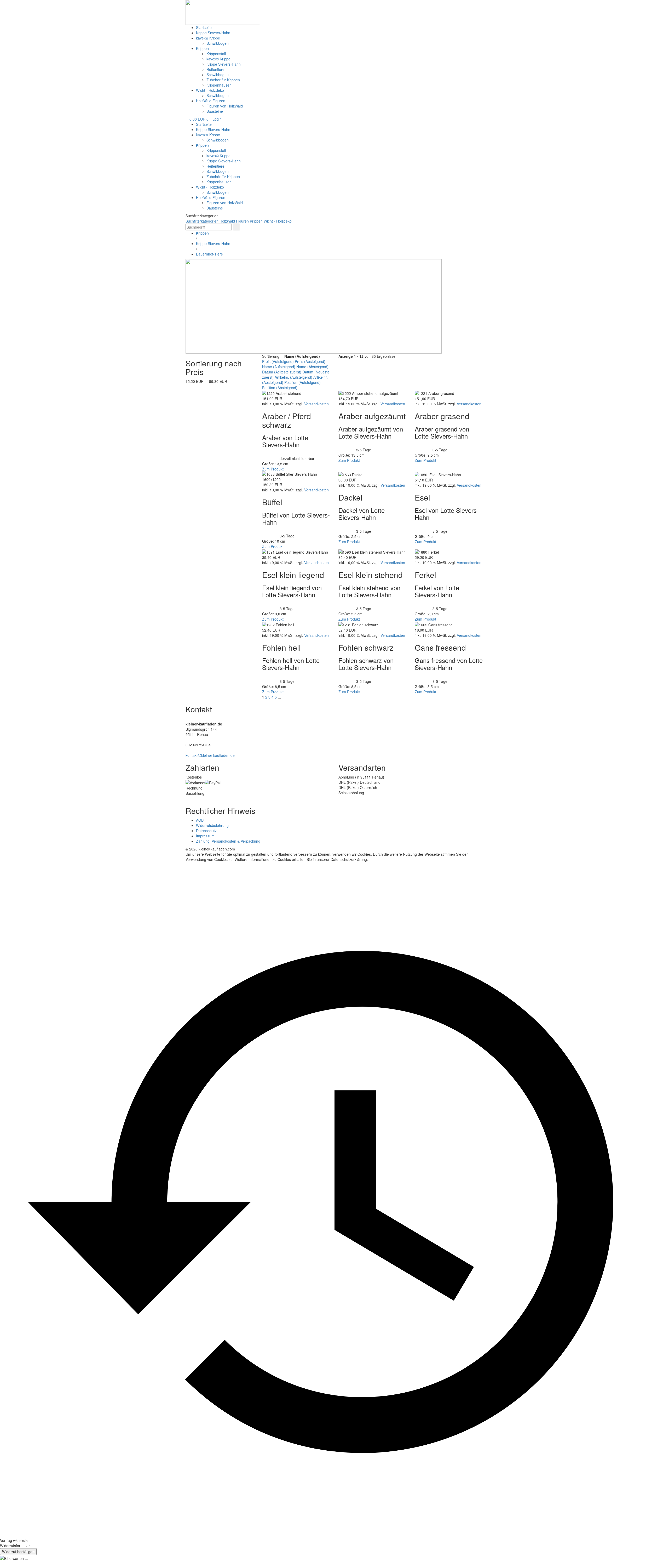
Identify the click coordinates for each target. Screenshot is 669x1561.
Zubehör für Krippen (223, 79)
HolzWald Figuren (210, 100)
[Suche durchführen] (236, 227)
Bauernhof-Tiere (209, 254)
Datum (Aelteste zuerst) (281, 371)
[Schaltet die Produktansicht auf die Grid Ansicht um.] (335, 362)
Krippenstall (216, 53)
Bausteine (214, 111)
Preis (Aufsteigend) (278, 361)
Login (217, 119)
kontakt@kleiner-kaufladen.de (210, 755)
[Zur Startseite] (223, 11)
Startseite (204, 27)
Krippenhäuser (218, 85)
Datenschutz (206, 830)
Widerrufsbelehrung (212, 825)
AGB (200, 820)
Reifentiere (215, 69)
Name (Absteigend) (312, 366)
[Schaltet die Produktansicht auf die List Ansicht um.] (339, 362)
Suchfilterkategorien (202, 221)
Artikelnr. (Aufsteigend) (293, 377)
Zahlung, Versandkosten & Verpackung (228, 841)
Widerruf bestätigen (18, 1551)
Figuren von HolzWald (224, 106)
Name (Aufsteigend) (278, 366)
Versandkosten (316, 403)
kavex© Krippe (208, 38)
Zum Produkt (273, 469)
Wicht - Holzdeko (210, 90)
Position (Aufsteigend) (302, 382)
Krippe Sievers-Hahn (213, 32)
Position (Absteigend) (279, 387)
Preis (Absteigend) (310, 361)
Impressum (205, 835)
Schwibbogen (217, 43)
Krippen (202, 48)
